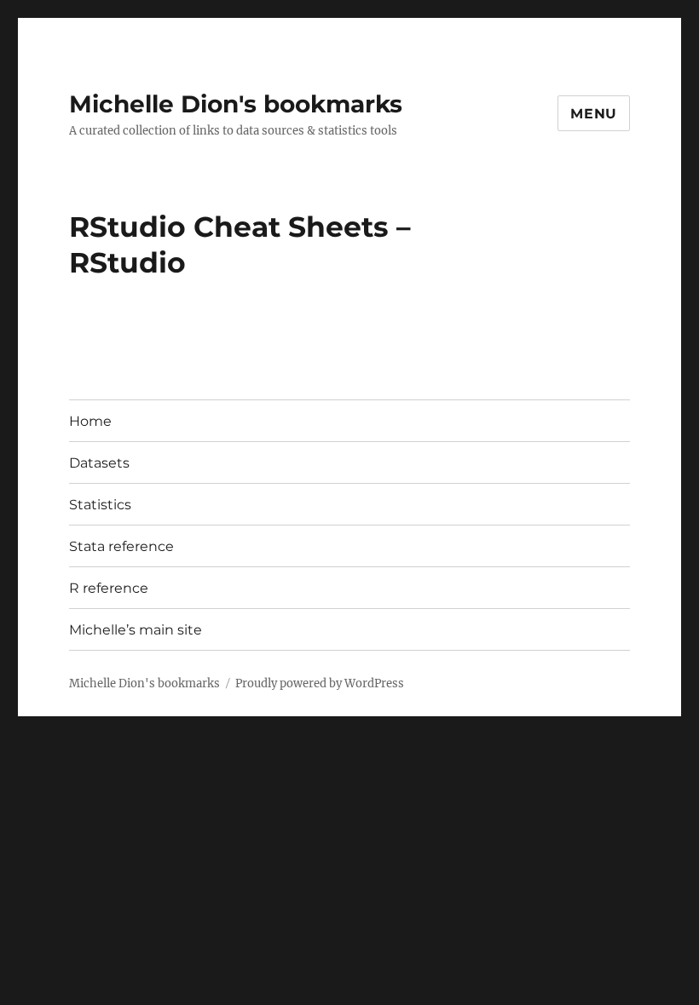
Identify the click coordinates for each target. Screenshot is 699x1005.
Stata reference (121, 546)
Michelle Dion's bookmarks (235, 103)
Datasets (99, 463)
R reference (108, 588)
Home (90, 421)
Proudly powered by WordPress (319, 683)
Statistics (100, 505)
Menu (593, 114)
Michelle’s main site (135, 630)
